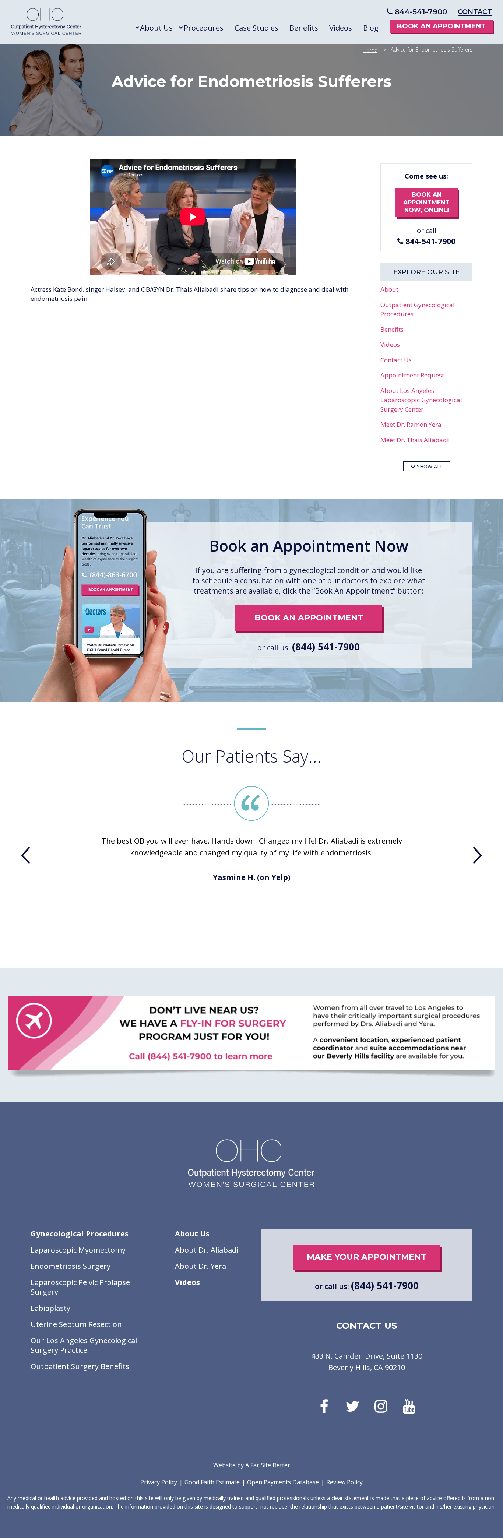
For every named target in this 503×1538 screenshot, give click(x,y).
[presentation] (25, 855)
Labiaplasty (50, 1308)
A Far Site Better (267, 1465)
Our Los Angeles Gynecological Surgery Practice (84, 1345)
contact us (366, 1326)
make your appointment (366, 1257)
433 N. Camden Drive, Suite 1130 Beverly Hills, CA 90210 (366, 1361)
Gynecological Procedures (80, 1234)
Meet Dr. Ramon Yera (411, 424)
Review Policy (344, 1482)
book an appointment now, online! (426, 202)
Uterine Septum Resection (76, 1324)
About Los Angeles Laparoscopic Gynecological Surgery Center (421, 399)
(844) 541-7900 (326, 646)
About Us (192, 1234)
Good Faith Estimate (212, 1482)
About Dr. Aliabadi (206, 1250)
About (389, 289)
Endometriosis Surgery (70, 1266)
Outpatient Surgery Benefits (80, 1366)
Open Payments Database (283, 1482)
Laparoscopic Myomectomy (78, 1250)
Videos (390, 344)
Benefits (392, 329)
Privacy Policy (158, 1482)
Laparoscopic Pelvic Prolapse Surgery (80, 1287)
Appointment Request (412, 375)
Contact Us (396, 360)
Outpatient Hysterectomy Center (47, 23)
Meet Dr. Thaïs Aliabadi (414, 440)
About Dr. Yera (200, 1266)
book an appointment (308, 618)
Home (370, 49)
